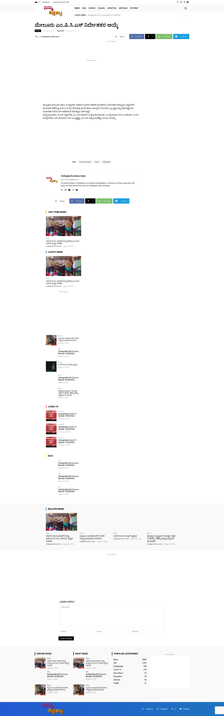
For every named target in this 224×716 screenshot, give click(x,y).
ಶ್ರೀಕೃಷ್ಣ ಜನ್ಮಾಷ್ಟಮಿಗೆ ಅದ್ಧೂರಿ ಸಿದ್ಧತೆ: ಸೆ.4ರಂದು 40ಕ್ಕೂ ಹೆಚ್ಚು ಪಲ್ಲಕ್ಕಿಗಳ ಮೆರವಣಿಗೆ (68, 393)
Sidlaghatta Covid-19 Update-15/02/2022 (67, 441)
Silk (59, 349)
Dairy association (85, 162)
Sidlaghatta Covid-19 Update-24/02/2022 (67, 415)
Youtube (186, 709)
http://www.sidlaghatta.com (70, 180)
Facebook (149, 709)
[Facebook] (177, 2)
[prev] (183, 15)
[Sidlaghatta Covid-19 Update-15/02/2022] (51, 442)
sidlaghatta (106, 162)
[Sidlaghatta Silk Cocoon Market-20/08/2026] (51, 379)
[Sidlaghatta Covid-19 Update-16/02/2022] (51, 429)
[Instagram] (181, 2)
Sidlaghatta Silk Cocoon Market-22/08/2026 (57, 675)
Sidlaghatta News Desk (50, 37)
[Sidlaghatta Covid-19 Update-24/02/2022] (51, 416)
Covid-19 (61, 411)
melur (97, 162)
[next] (187, 15)
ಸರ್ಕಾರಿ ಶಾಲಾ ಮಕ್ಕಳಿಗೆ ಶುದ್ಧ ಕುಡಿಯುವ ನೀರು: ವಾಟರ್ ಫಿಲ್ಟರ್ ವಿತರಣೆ (63, 242)
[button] (185, 8)
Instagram (164, 709)
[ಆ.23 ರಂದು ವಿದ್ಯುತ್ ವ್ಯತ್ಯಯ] (51, 366)
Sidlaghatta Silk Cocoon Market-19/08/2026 (68, 490)
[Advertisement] (82, 48)
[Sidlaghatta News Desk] (37, 37)
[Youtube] (187, 2)
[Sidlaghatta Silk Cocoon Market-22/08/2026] (40, 676)
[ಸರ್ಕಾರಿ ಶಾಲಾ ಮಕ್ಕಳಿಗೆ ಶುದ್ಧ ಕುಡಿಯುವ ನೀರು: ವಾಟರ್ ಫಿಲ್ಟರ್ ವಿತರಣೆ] (63, 226)
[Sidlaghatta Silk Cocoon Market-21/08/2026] (51, 353)
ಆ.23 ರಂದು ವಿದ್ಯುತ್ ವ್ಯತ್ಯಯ (97, 15)
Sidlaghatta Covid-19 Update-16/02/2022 (67, 428)
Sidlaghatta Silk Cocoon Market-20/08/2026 (68, 379)
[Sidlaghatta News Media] (53, 11)
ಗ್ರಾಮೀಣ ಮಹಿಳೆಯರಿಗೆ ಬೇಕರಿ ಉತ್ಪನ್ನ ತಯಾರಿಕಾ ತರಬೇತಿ (68, 339)
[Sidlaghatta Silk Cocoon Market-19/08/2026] (51, 491)
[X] (184, 2)
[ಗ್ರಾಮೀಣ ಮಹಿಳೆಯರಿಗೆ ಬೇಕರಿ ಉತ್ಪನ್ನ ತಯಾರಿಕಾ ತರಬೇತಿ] (51, 340)
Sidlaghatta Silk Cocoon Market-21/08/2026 (68, 352)
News (38, 31)
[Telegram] (69, 189)
